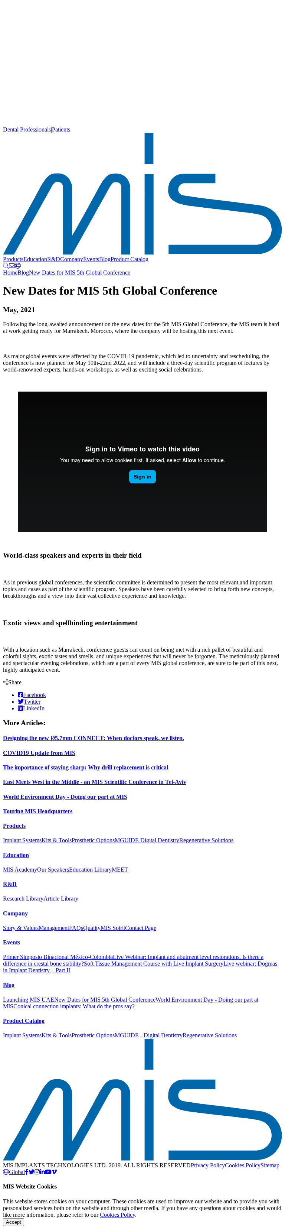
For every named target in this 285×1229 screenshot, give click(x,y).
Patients (61, 129)
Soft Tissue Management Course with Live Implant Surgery (153, 963)
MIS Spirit (113, 928)
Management (54, 928)
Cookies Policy (243, 1165)
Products (13, 259)
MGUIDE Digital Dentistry (147, 840)
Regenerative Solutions (206, 840)
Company (71, 259)
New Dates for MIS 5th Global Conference (79, 272)
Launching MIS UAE (28, 999)
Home (10, 272)
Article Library (60, 898)
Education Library (90, 869)
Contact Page (140, 928)
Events (91, 259)
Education (35, 259)
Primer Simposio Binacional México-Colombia (58, 957)
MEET (120, 869)
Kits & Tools (57, 840)
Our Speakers (53, 869)
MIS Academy (20, 869)
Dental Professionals (27, 129)
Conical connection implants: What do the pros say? (74, 1006)
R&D (53, 259)
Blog (105, 259)
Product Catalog (129, 259)
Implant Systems (22, 840)
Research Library (23, 898)
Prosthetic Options (93, 840)
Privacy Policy (208, 1165)
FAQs (76, 928)
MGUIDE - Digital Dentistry (149, 1035)
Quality (92, 928)
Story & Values (21, 928)
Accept (13, 1222)
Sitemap (270, 1165)
